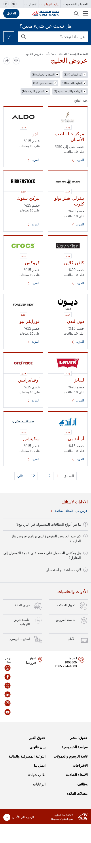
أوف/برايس (29, 380)
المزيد (79, 160)
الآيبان (71, 639)
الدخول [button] (11, 13)
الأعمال (32, 4)
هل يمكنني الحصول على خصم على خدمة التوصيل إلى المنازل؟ (42, 555)
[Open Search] (76, 13)
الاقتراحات (80, 765)
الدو (36, 133)
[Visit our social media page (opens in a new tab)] (7, 667)
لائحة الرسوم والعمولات (70, 756)
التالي (21, 476)
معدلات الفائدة (77, 793)
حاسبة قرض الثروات (22, 622)
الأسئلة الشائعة (77, 775)
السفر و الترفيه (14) (33, 91)
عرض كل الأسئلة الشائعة (70, 511)
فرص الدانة (22, 605)
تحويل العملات (66, 605)
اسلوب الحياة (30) (72, 83)
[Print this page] (16, 60)
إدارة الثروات (51, 4)
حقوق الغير (37, 738)
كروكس (32, 262)
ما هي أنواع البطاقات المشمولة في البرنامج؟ (48, 524)
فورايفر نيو (30, 321)
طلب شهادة (36, 775)
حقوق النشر (79, 738)
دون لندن (75, 321)
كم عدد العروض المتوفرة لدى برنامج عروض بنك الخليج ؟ (46, 538)
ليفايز (79, 380)
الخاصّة (63, 54)
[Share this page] (6, 60)
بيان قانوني (37, 747)
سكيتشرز (31, 438)
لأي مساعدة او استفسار (63, 570)
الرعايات (39, 784)
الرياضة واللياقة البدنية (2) (68, 91)
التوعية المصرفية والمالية (27, 756)
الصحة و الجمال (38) (43, 74)
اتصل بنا (39, 765)
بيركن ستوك (28, 198)
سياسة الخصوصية (75, 747)
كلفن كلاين (74, 262)
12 (33, 476)
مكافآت (50, 54)
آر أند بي (76, 438)
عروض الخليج (33, 54)
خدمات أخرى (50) (43, 83)
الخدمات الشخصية (76, 4)
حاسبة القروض (65, 620)
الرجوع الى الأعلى (23, 817)
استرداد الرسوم (19, 639)
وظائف (82, 784)
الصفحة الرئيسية (79, 54)
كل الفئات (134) (73, 74)
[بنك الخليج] (45, 13)
